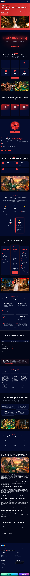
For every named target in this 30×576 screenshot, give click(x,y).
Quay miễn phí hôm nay (15, 130)
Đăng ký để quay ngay (6, 149)
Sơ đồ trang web (17, 556)
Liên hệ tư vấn (24, 270)
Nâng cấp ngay (15, 271)
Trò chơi (2, 562)
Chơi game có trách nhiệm (4, 556)
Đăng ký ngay (9, 574)
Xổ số (2, 560)
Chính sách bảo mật (4, 555)
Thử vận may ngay (15, 45)
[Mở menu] (27, 1)
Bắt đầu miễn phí (6, 264)
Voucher (2, 566)
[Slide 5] (17, 27)
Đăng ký (16, 552)
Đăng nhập (16, 554)
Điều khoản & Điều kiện (4, 554)
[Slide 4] (16, 27)
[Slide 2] (13, 27)
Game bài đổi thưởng (4, 563)
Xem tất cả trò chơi (15, 76)
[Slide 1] (12, 27)
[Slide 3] (15, 27)
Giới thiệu (2, 552)
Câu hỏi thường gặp (18, 555)
